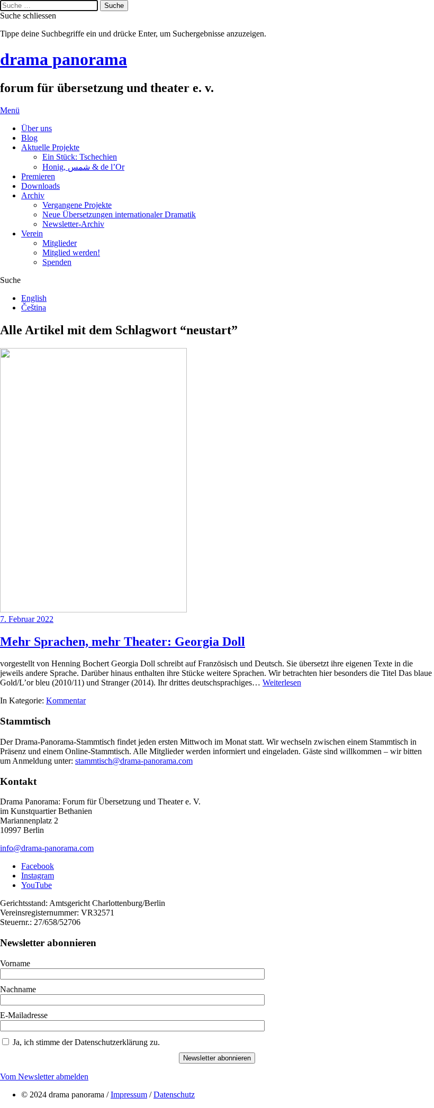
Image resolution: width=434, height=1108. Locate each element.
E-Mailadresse (24, 1015)
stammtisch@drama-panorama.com (134, 760)
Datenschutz (174, 1094)
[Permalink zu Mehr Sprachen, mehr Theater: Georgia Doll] (93, 609)
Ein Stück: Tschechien (79, 156)
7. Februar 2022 (26, 619)
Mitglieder (59, 243)
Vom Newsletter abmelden (44, 1076)
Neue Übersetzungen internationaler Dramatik (119, 214)
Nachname (18, 989)
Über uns (36, 128)
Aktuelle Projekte (50, 147)
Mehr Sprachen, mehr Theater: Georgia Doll (122, 641)
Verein (32, 233)
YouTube (36, 885)
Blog (29, 137)
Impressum (129, 1094)
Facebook (37, 866)
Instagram (37, 875)
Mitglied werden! (71, 252)
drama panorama (63, 59)
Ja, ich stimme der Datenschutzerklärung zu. (86, 1042)
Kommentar (66, 700)
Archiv (32, 195)
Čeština (33, 307)
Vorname (15, 963)
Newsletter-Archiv (73, 223)
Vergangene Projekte (77, 204)
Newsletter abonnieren (217, 1058)
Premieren (38, 176)
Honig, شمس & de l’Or (83, 166)
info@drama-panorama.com (47, 848)
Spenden (56, 262)
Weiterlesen (282, 682)
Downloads (40, 185)
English (34, 298)
